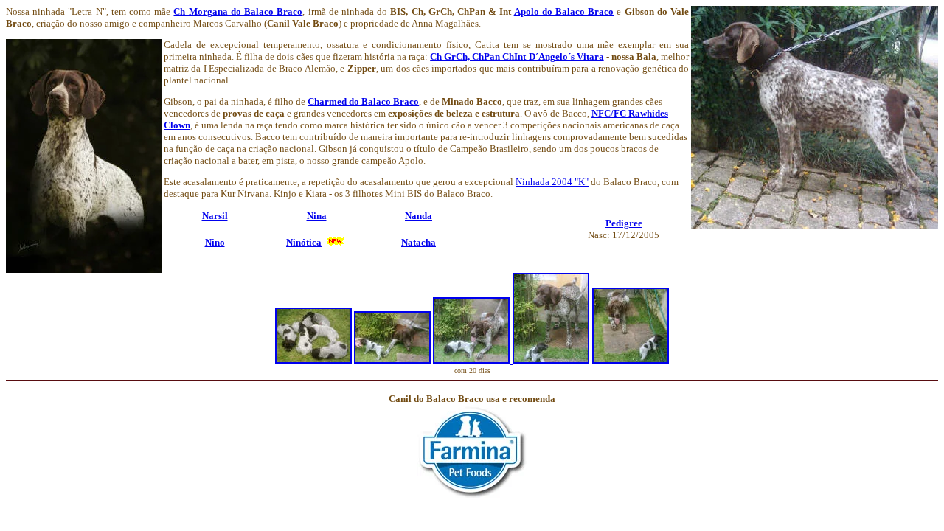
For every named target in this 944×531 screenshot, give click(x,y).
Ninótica (304, 242)
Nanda (418, 215)
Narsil (215, 215)
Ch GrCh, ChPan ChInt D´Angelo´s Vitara (516, 56)
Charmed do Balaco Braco (363, 101)
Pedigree (623, 223)
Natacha (418, 242)
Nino (215, 242)
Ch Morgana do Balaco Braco (237, 11)
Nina (317, 215)
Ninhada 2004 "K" (552, 181)
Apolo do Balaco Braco (564, 11)
